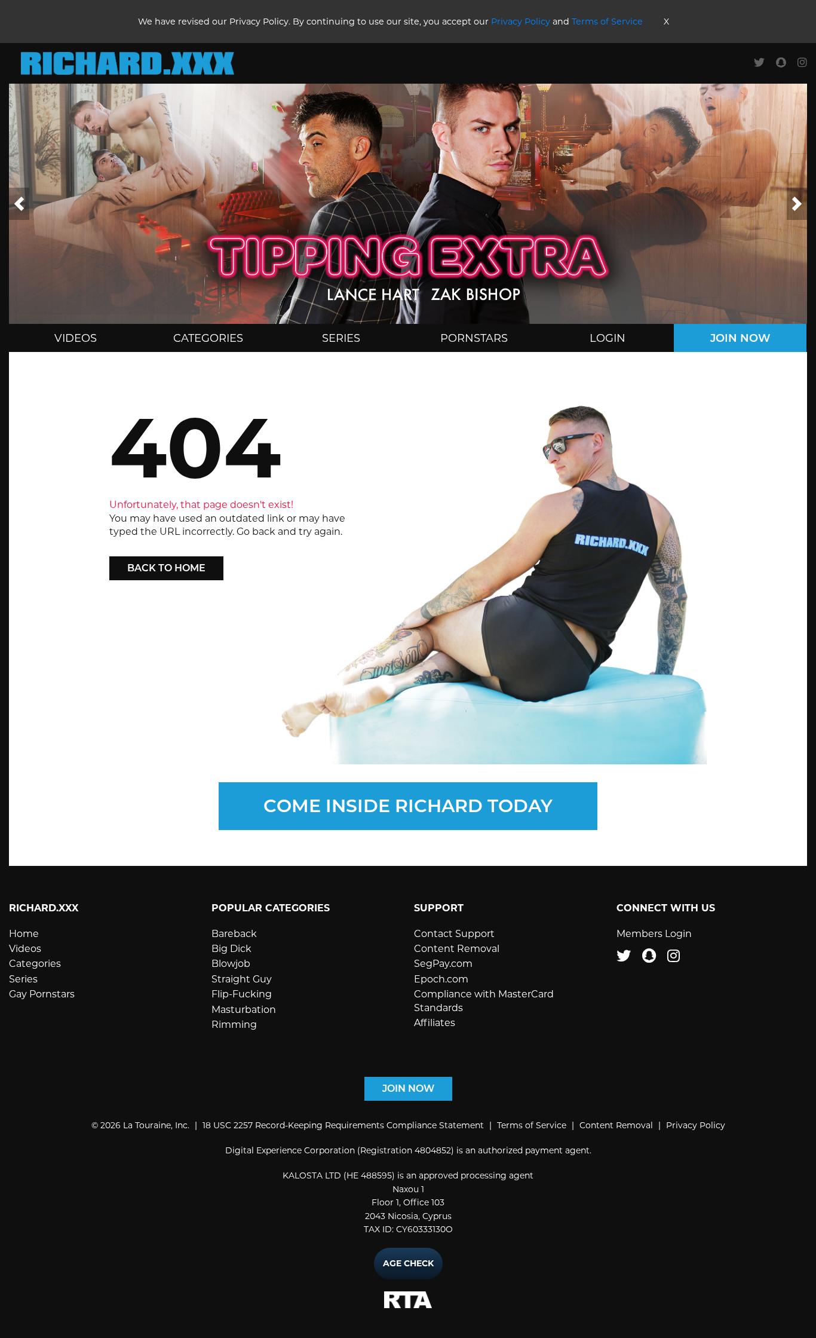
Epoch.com (441, 979)
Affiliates (434, 1022)
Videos (75, 338)
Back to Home (166, 568)
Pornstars (474, 338)
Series (341, 338)
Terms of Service (607, 21)
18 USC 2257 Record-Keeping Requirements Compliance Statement (343, 1125)
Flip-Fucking (241, 994)
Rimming (234, 1024)
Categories (208, 338)
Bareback (234, 933)
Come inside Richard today (408, 806)
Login (607, 338)
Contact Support (454, 933)
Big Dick (231, 948)
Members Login (654, 933)
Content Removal (456, 948)
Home (24, 933)
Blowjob (230, 963)
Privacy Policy (520, 21)
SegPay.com (443, 963)
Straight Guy (241, 979)
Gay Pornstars (42, 994)
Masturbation (243, 1009)
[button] (19, 204)
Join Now (740, 338)
